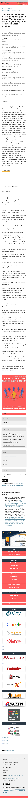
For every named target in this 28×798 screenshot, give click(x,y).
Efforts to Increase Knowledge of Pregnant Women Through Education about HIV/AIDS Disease (15, 502)
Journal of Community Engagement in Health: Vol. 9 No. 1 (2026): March (15, 524)
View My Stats (10, 750)
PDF (5, 413)
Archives (8, 8)
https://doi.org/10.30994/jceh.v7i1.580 (14, 90)
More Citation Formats (9, 445)
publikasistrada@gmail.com (12, 778)
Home (3, 8)
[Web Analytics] (4, 750)
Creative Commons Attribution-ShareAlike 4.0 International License (14, 791)
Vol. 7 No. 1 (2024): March (9, 10)
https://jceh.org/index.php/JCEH (15, 775)
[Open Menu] (1, 3)
